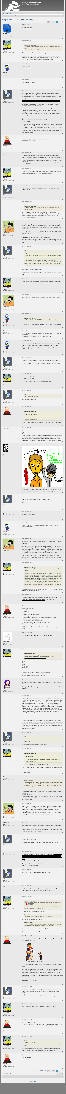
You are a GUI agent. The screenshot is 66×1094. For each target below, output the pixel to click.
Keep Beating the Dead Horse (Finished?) (18, 20)
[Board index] (12, 5)
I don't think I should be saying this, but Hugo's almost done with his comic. (41, 101)
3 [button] (53, 22)
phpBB (28, 1079)
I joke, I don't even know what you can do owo (33, 600)
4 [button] (55, 22)
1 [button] (50, 22)
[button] (45, 22)
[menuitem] (5, 13)
